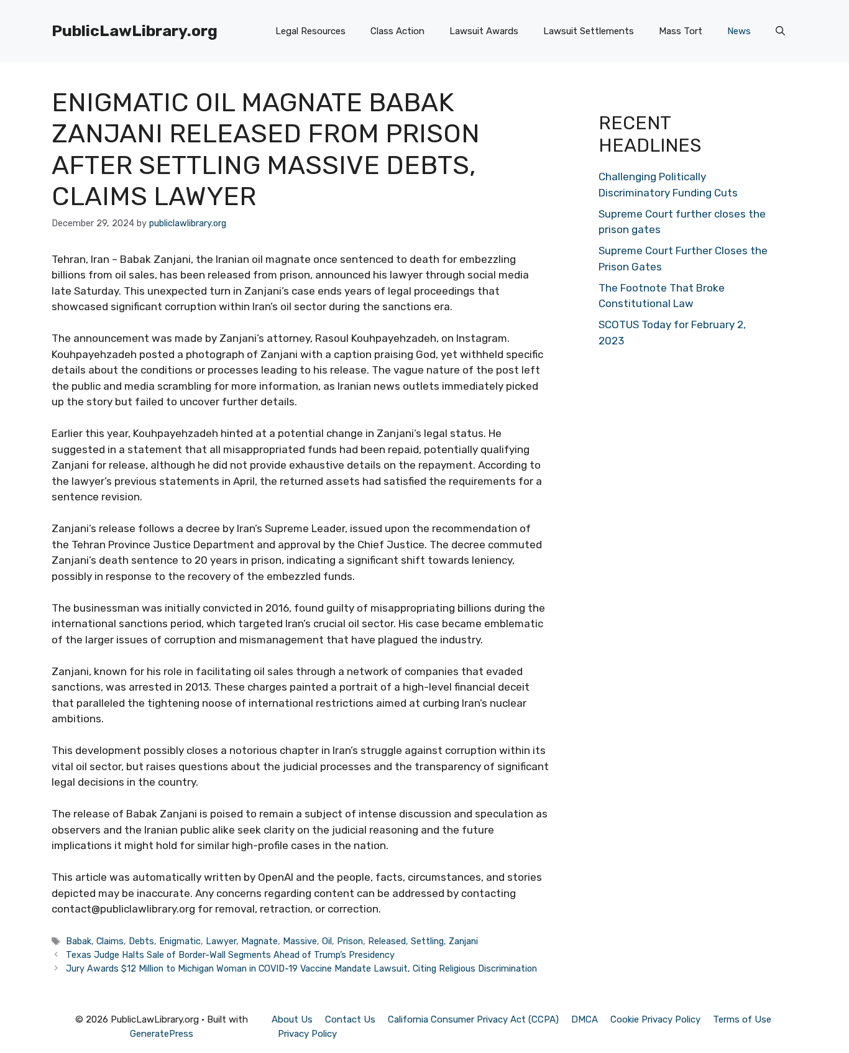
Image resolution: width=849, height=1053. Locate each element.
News (739, 31)
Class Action (397, 31)
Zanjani (463, 941)
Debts (141, 941)
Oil (327, 941)
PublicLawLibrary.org (135, 31)
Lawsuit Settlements (588, 31)
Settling (427, 941)
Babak (78, 941)
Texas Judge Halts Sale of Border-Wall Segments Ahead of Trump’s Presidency (230, 954)
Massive (300, 941)
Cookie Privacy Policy (655, 1019)
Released (387, 941)
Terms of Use (742, 1019)
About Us (292, 1019)
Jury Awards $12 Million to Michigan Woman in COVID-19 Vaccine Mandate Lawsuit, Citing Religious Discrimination (301, 968)
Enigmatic (180, 941)
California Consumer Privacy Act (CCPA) (473, 1019)
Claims (110, 941)
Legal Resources (310, 31)
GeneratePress (161, 1033)
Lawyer (221, 941)
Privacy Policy (307, 1033)
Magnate (259, 941)
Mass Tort (680, 31)
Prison (350, 941)
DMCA (584, 1019)
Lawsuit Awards (483, 31)
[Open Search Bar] (780, 31)
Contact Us (350, 1019)
